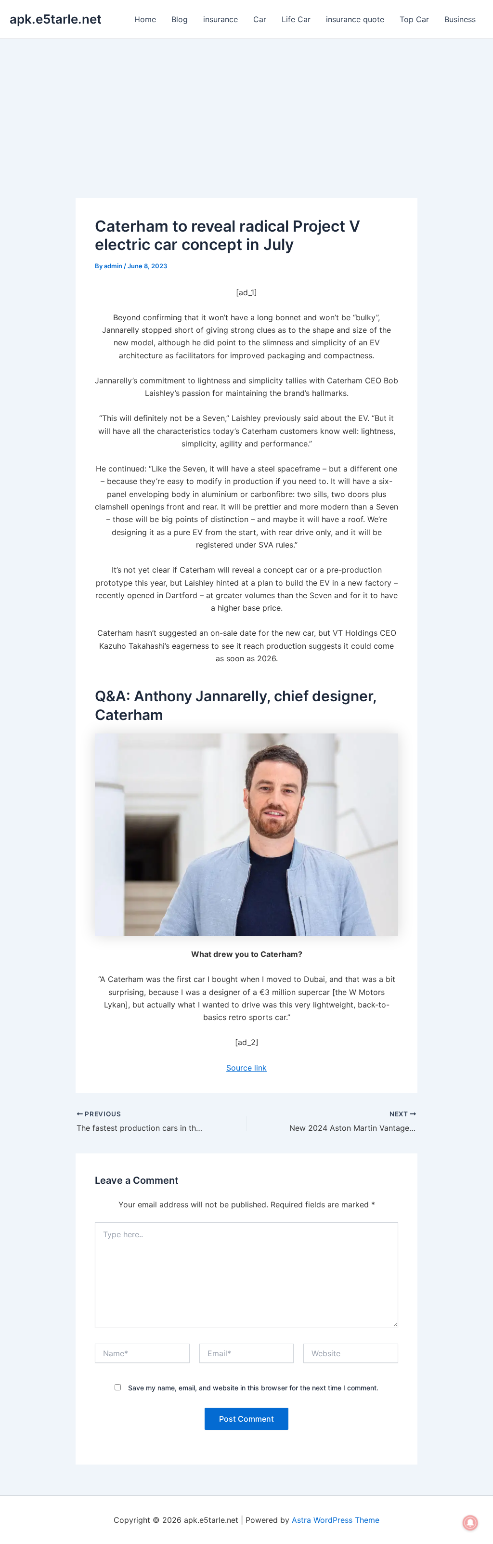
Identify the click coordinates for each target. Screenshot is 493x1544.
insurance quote (355, 19)
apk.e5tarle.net (56, 19)
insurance (220, 19)
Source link (246, 1068)
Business (460, 19)
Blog (179, 19)
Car (259, 19)
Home (145, 19)
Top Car (414, 19)
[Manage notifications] (470, 1523)
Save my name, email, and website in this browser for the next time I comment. (253, 1388)
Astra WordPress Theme (335, 1520)
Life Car (296, 19)
